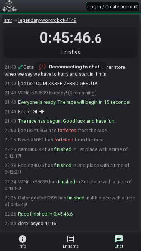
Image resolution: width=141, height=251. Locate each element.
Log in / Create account (113, 6)
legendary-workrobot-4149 (47, 20)
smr (8, 20)
